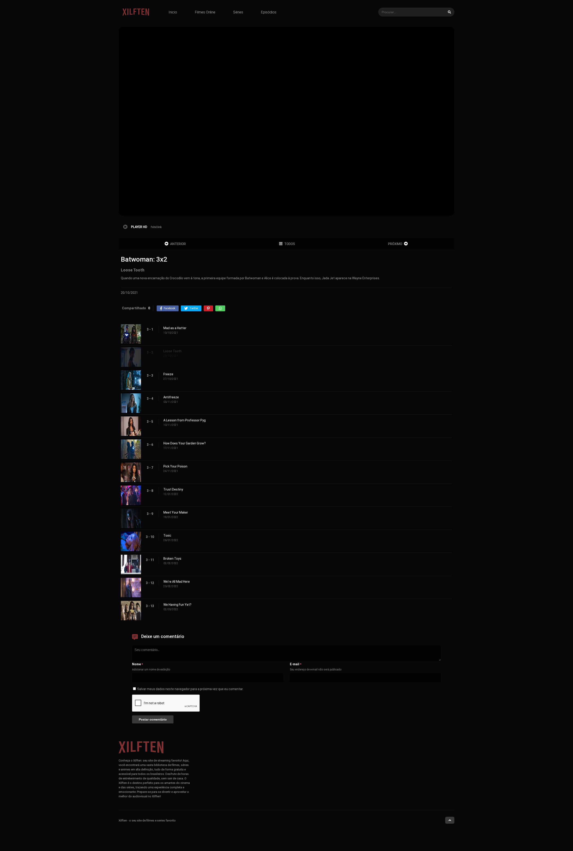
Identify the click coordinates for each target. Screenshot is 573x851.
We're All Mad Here (176, 581)
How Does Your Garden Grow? (184, 443)
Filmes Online (205, 12)
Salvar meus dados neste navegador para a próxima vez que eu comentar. (190, 689)
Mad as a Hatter (174, 328)
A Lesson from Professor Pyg (184, 420)
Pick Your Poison (175, 466)
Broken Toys (172, 558)
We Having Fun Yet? (177, 604)
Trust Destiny (173, 489)
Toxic (167, 535)
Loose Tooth (172, 351)
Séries (238, 12)
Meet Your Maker (175, 512)
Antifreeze (171, 397)
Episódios (268, 12)
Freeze (168, 374)
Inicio (173, 12)
